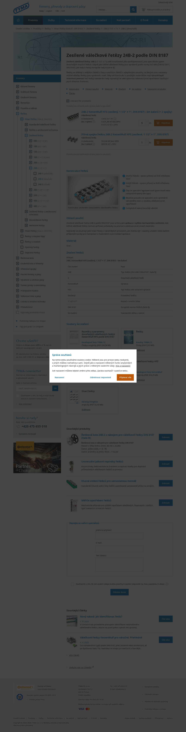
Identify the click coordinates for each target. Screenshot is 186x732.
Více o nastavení (123, 366)
